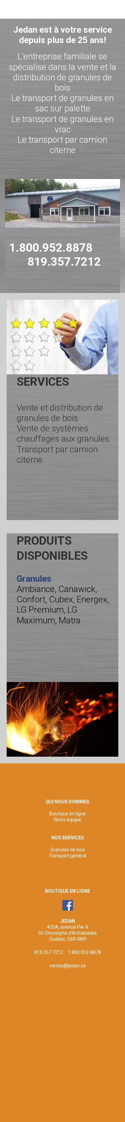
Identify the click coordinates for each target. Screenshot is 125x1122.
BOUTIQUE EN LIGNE (67, 891)
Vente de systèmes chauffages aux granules (63, 433)
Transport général (67, 855)
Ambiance (36, 589)
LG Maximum (47, 615)
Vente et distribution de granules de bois (60, 413)
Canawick (76, 589)
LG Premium (40, 610)
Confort (31, 599)
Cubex (61, 599)
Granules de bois (67, 849)
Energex (92, 599)
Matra (70, 620)
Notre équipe (67, 819)
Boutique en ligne (67, 813)
